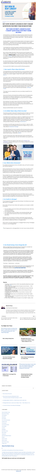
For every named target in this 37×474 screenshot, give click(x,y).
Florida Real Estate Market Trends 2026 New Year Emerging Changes (26, 376)
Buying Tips (17, 21)
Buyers (8, 21)
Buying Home (12, 21)
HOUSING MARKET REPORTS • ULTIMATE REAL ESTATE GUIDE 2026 (14, 400)
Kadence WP (18, 471)
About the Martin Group (6, 412)
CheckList (21, 21)
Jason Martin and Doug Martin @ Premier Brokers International (12, 450)
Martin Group (9, 305)
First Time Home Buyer (27, 21)
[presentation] (9, 332)
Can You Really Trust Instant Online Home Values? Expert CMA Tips (9, 318)
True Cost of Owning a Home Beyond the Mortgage (11, 405)
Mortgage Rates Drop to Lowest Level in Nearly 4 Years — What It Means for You (27, 340)
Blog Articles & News (5, 413)
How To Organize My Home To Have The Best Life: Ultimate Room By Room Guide (28, 318)
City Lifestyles (4, 415)
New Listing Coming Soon (8, 338)
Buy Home (4, 21)
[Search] (33, 388)
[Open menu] (35, 2)
